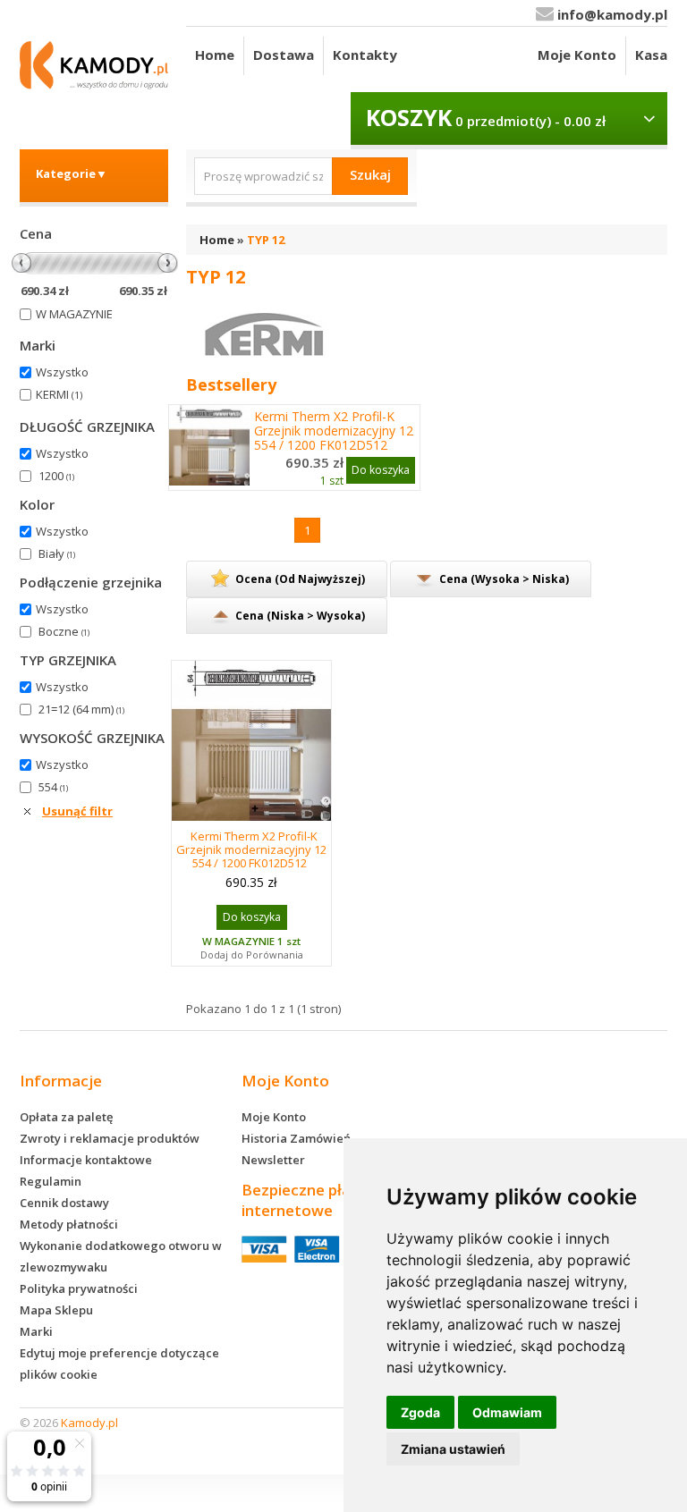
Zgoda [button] (420, 1412)
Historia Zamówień (296, 1138)
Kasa (651, 54)
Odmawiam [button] (507, 1412)
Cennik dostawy (64, 1203)
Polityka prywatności (79, 1288)
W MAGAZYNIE (74, 314)
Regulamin (50, 1181)
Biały (56, 553)
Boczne (63, 631)
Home (214, 54)
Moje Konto (577, 54)
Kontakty (365, 54)
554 (53, 787)
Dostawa (283, 54)
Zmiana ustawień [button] (453, 1449)
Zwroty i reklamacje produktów (109, 1138)
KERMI (59, 394)
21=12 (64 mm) (81, 709)
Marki (36, 1331)
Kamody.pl (89, 1423)
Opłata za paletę (66, 1117)
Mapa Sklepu (56, 1310)
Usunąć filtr (77, 811)
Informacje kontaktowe (86, 1160)
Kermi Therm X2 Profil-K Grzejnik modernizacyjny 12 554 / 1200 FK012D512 (333, 431)
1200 (56, 476)
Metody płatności (69, 1224)
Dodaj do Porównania (251, 954)
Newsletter (273, 1160)
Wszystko (62, 372)
